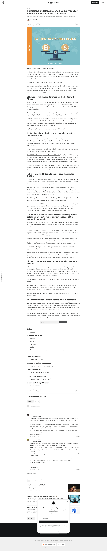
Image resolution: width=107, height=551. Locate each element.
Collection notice (68, 540)
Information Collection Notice (53, 526)
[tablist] (33, 401)
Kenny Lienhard (36, 501)
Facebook (46, 373)
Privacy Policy (64, 526)
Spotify (49, 379)
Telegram (32, 366)
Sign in (102, 2)
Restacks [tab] (37, 401)
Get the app (61, 544)
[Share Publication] (89, 2)
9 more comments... (31, 473)
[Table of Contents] (2, 275)
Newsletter (33, 341)
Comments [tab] (30, 401)
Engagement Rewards (36, 359)
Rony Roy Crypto (37, 490)
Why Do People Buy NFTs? (36, 485)
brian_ (34, 512)
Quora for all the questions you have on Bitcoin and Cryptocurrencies (51, 350)
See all (30, 518)
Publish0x (33, 344)
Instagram (39, 373)
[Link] (25, 98)
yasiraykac (32, 439)
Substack (46, 548)
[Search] (85, 2)
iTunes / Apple (41, 379)
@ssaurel (32, 332)
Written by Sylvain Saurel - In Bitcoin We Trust (40, 68)
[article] (53, 488)
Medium (32, 339)
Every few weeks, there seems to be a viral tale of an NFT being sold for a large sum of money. (46, 487)
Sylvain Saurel (33, 19)
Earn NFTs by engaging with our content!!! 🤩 (42, 496)
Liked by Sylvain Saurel (36, 416)
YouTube (32, 379)
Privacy (57, 540)
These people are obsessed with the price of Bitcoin (48, 74)
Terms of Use (60, 525)
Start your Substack (50, 544)
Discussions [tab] (38, 480)
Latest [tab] (32, 480)
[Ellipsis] (79, 415)
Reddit (32, 347)
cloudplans (33, 415)
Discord (39, 366)
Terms (61, 540)
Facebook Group (48, 366)
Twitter (32, 373)
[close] (67, 501)
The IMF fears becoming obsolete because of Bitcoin (43, 155)
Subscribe (95, 2)
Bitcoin (29, 8)
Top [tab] (29, 480)
